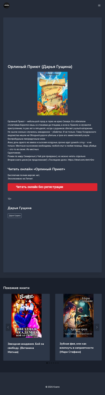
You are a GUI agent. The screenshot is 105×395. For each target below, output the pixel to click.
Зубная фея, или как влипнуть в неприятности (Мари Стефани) (77, 348)
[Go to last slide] (8, 327)
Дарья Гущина (15, 216)
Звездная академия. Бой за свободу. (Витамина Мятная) (26, 348)
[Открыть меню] (99, 5)
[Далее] (96, 327)
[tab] (47, 363)
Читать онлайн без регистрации (39, 187)
